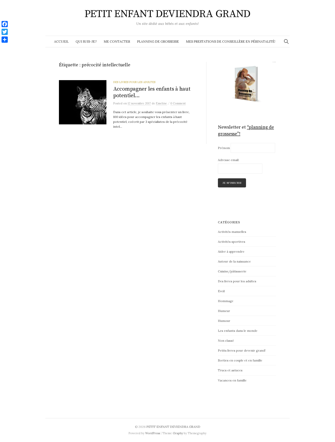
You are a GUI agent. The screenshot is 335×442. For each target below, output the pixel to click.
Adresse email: (228, 160)
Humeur (224, 311)
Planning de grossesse (158, 41)
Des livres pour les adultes (134, 82)
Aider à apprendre (231, 251)
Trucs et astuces (230, 370)
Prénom (224, 148)
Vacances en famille (232, 380)
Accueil (61, 41)
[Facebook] (5, 24)
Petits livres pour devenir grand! (242, 350)
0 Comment (178, 103)
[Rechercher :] (286, 41)
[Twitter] (5, 32)
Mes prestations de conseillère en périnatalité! (230, 41)
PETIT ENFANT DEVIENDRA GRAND (168, 14)
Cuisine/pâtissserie (232, 271)
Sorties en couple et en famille (240, 360)
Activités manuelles (232, 232)
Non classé (226, 340)
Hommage (225, 301)
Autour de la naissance (234, 261)
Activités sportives (231, 242)
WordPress (152, 433)
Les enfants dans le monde (237, 331)
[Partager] (5, 39)
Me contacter (117, 41)
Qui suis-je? (86, 41)
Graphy (178, 433)
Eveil (221, 291)
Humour (224, 321)
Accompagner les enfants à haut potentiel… (152, 92)
